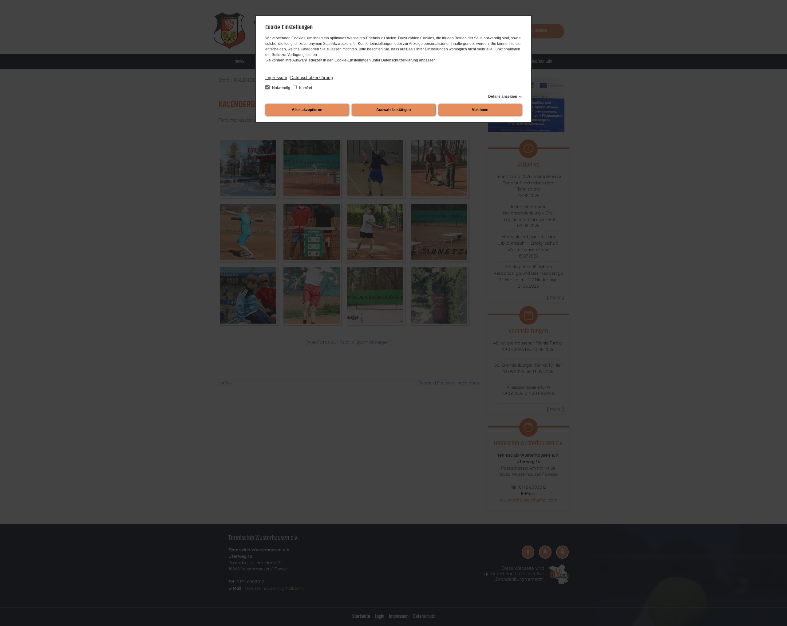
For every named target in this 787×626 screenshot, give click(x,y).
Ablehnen (480, 110)
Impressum (276, 77)
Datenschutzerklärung (311, 77)
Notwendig (281, 88)
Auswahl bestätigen (393, 110)
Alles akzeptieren (307, 110)
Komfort (305, 88)
